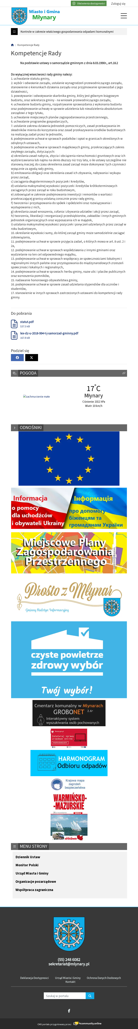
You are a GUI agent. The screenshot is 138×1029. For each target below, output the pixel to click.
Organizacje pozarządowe (35, 881)
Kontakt (70, 981)
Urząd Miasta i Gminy (31, 873)
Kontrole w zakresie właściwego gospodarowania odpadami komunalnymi (67, 31)
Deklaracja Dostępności (34, 978)
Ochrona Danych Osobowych (104, 978)
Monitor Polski (27, 865)
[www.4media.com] (86, 1023)
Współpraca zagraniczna (34, 889)
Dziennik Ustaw (27, 857)
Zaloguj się (118, 3)
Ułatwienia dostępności (91, 3)
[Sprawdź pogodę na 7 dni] (36, 397)
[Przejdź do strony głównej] (36, 16)
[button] (124, 373)
